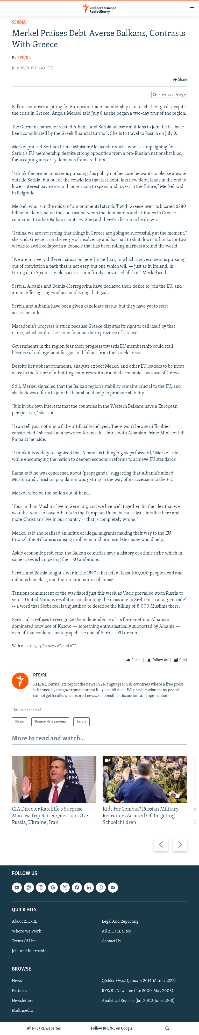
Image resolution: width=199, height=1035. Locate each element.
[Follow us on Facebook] (77, 888)
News (17, 981)
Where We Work (26, 931)
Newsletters (22, 1001)
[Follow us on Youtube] (17, 888)
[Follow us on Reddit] (29, 888)
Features (19, 991)
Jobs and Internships (30, 951)
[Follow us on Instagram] (41, 888)
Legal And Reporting (120, 922)
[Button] (180, 79)
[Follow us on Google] (53, 888)
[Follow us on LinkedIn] (89, 888)
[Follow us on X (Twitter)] (65, 888)
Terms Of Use (24, 941)
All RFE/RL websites (44, 1028)
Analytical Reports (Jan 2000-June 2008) (138, 1001)
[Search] (167, 1028)
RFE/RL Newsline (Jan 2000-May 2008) (137, 991)
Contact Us (111, 941)
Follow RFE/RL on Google (112, 1028)
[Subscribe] (113, 888)
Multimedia (22, 1011)
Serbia (19, 22)
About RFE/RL (24, 922)
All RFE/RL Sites (116, 931)
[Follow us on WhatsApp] (101, 888)
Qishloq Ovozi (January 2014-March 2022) (139, 981)
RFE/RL (24, 58)
